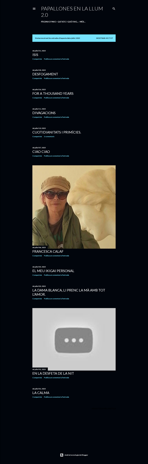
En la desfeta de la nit (53, 373)
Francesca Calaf (47, 251)
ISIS (35, 55)
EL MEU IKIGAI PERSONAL (53, 271)
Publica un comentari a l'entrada (56, 59)
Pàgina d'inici (48, 21)
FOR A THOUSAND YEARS (52, 93)
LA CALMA (40, 393)
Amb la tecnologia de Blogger (76, 455)
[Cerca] (114, 8)
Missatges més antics (104, 408)
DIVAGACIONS (44, 113)
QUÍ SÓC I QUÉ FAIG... (68, 21)
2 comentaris (49, 136)
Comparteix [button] (37, 59)
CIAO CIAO (41, 151)
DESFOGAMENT (45, 74)
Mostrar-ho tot (104, 38)
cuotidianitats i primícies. (56, 132)
